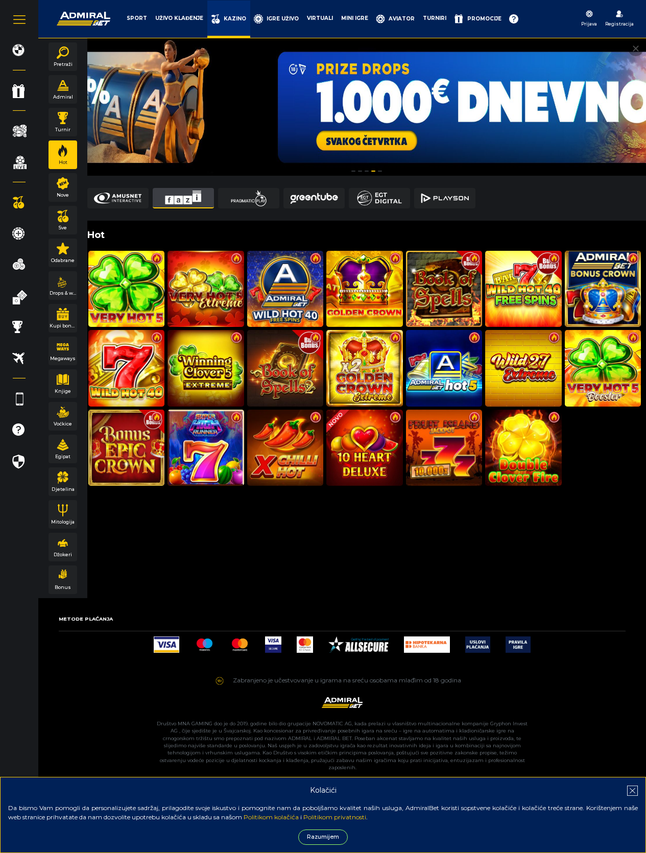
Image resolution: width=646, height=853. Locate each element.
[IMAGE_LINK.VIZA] (166, 641)
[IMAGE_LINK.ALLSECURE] (358, 641)
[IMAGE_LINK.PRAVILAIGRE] (518, 641)
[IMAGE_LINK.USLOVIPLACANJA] (478, 641)
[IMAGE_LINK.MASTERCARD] (239, 641)
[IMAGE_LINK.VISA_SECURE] (273, 641)
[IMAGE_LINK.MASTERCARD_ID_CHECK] (305, 641)
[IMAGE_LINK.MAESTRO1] (204, 641)
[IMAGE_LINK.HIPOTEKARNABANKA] (427, 641)
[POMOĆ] (514, 19)
